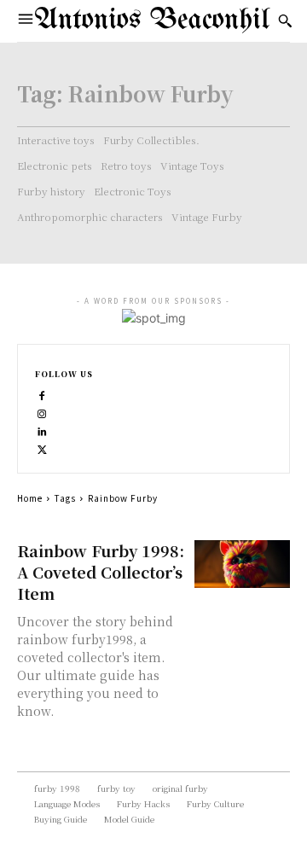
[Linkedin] (42, 429)
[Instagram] (42, 411)
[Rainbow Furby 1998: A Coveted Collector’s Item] (242, 564)
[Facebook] (42, 394)
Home (30, 498)
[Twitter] (42, 447)
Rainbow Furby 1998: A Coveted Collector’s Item (100, 571)
